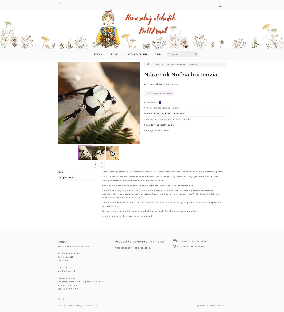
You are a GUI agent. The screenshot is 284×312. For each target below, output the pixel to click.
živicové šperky (158, 125)
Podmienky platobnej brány (192, 241)
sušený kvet (166, 114)
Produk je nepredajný (159, 93)
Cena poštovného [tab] (66, 177)
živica (156, 114)
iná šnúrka (179, 114)
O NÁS (158, 54)
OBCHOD (114, 54)
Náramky (193, 65)
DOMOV (98, 54)
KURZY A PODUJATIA (136, 54)
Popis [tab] (60, 172)
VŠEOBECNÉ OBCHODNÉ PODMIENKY (133, 248)
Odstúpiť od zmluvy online (191, 247)
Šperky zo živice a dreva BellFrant (170, 65)
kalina (171, 125)
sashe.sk (220, 306)
